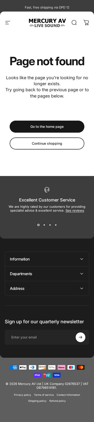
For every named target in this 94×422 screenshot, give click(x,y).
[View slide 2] (44, 225)
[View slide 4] (56, 225)
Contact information (68, 394)
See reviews (75, 210)
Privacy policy (22, 394)
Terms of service (44, 394)
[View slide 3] (50, 225)
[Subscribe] (80, 337)
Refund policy (57, 401)
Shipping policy (37, 401)
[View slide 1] (38, 225)
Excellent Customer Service (47, 199)
